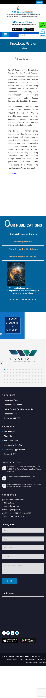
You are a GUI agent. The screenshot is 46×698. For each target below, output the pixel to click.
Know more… (13, 173)
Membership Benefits (13, 445)
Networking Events (12, 400)
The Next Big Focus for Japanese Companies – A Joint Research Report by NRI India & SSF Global (23, 290)
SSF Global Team (11, 440)
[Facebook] (4, 633)
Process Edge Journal (13, 405)
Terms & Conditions (27, 659)
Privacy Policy (12, 659)
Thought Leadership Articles (23, 249)
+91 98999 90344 (26, 513)
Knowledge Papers (23, 241)
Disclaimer (41, 659)
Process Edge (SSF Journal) (23, 256)
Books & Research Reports (23, 234)
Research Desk (10, 414)
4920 (22, 516)
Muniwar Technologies (39, 662)
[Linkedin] (12, 633)
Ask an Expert (42, 34)
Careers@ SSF (10, 454)
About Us (8, 436)
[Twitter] (8, 633)
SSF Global (23, 48)
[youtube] (17, 633)
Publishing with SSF (12, 418)
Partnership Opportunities (14, 449)
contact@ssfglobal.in (12, 510)
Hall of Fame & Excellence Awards (18, 409)
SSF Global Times (42, 25)
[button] (10, 299)
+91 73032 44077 (11, 513)
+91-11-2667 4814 (11, 516)
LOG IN (39, 2)
